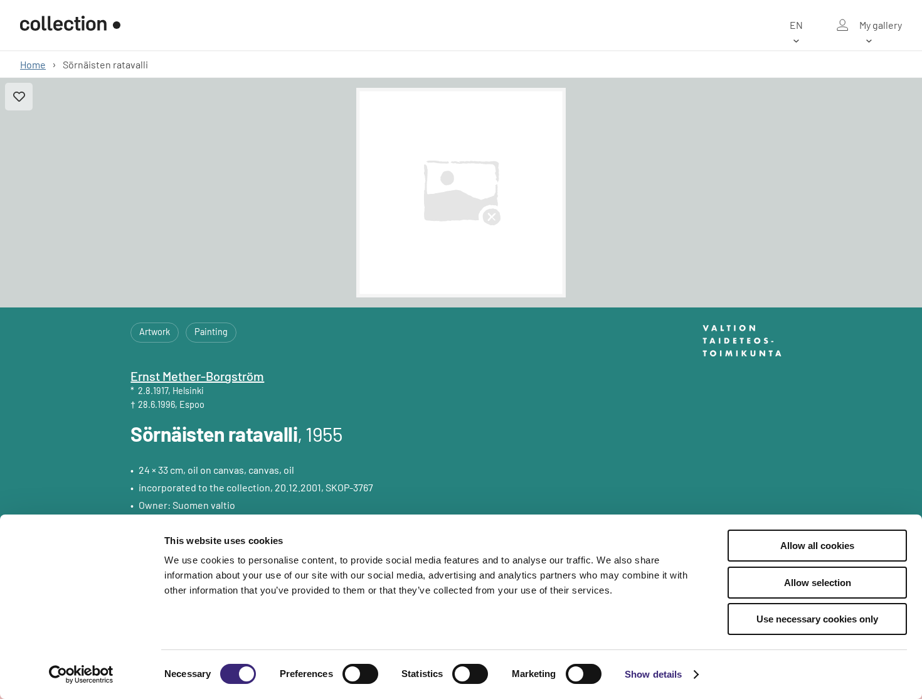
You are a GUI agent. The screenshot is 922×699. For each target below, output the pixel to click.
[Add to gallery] (19, 96)
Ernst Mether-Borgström (197, 375)
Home (33, 64)
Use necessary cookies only (817, 619)
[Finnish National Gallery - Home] (70, 25)
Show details (653, 674)
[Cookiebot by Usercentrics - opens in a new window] (81, 674)
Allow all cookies (817, 545)
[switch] (360, 674)
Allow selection (817, 582)
